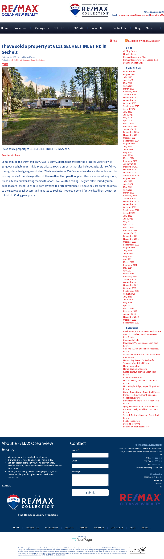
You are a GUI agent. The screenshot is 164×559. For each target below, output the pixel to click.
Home (4, 28)
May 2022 (127, 221)
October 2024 (129, 137)
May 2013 (127, 302)
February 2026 (130, 91)
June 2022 (128, 218)
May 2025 (127, 117)
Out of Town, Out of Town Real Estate (141, 392)
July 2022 (127, 215)
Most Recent (129, 71)
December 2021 (131, 236)
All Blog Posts (130, 51)
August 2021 (129, 247)
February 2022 (130, 230)
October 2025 (129, 103)
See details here (11, 155)
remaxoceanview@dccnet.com (133, 14)
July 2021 (127, 250)
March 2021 (128, 262)
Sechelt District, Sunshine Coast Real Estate (27, 60)
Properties (32, 527)
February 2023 (130, 195)
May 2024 (127, 152)
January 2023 (129, 198)
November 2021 (131, 238)
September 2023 (131, 175)
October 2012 (129, 319)
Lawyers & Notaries (133, 377)
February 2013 (130, 311)
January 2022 (129, 233)
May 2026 (127, 83)
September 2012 (131, 322)
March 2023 (128, 192)
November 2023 (131, 169)
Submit (90, 492)
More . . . (146, 527)
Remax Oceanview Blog (134, 57)
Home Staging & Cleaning (135, 368)
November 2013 (131, 285)
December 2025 (131, 97)
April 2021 (127, 259)
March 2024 (128, 158)
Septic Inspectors (131, 420)
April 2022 (127, 224)
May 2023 (127, 186)
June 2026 (128, 80)
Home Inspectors (131, 366)
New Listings (129, 54)
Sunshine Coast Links (133, 62)
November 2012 (131, 316)
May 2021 (127, 256)
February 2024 (130, 160)
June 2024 (128, 149)
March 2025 (128, 123)
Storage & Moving (131, 423)
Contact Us (117, 527)
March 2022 (128, 227)
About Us (99, 527)
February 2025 (130, 126)
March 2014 (128, 273)
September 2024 (131, 140)
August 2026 (129, 74)
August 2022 (129, 212)
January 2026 (129, 94)
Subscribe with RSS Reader (144, 41)
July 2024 (127, 146)
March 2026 (128, 88)
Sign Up (160, 14)
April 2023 (127, 189)
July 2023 (127, 181)
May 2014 (127, 267)
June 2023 (128, 184)
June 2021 (128, 253)
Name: (75, 450)
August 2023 (129, 178)
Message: (77, 471)
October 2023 (129, 172)
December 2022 (131, 201)
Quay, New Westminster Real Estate (140, 406)
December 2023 (131, 166)
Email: (75, 460)
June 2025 (128, 114)
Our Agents (42, 28)
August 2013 (129, 293)
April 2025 (127, 120)
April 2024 (127, 155)
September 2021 (131, 244)
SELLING (69, 527)
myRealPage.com (82, 540)
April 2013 (127, 305)
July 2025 (127, 111)
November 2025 (131, 100)
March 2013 (128, 308)
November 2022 (131, 204)
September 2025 (131, 106)
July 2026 (127, 77)
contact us (13, 477)
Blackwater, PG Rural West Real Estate (142, 331)
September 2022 (131, 210)
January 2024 (129, 163)
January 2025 (129, 129)
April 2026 (127, 85)
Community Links (131, 340)
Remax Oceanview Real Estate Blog (140, 59)
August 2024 (129, 143)
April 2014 (127, 270)
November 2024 (131, 134)
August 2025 (129, 109)
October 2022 (129, 207)
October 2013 (129, 288)
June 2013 (128, 299)
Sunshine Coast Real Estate (136, 426)
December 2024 (131, 132)
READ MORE (6, 486)
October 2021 (129, 241)
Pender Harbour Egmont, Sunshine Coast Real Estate (140, 396)
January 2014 (129, 279)
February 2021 (130, 264)
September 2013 (131, 290)
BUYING (84, 527)
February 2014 (130, 276)
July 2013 (127, 296)
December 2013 (131, 282)
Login (153, 14)
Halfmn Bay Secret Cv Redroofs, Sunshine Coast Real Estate (139, 362)
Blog (138, 28)
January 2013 (129, 314)
